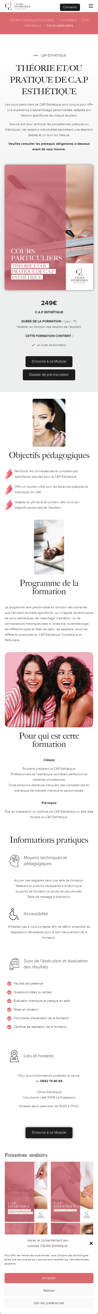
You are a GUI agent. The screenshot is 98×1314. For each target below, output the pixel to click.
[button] (91, 1243)
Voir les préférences (49, 1303)
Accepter (49, 1278)
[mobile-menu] (89, 6)
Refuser (49, 1291)
